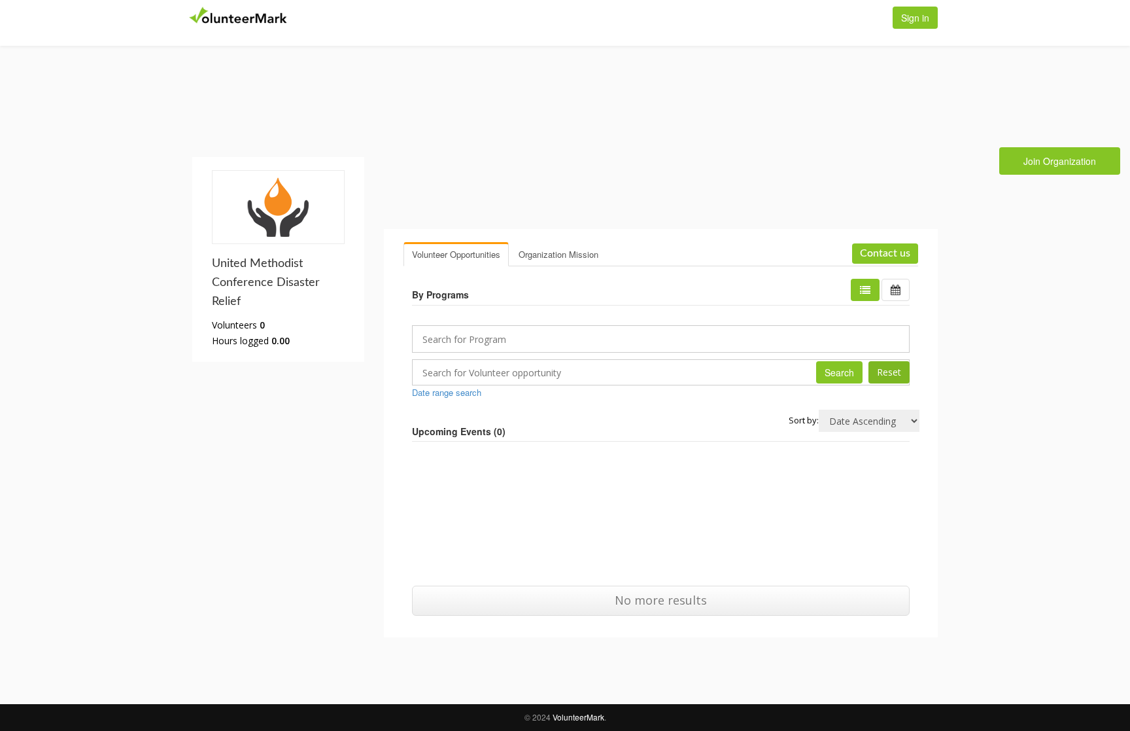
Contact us (885, 253)
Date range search (446, 392)
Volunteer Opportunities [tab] (456, 254)
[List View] (865, 290)
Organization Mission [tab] (558, 254)
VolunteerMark (578, 716)
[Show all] (896, 290)
